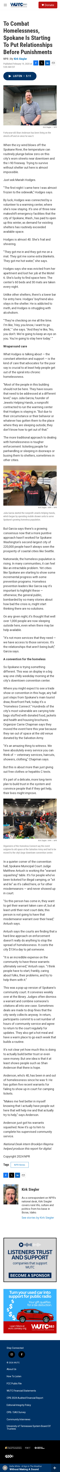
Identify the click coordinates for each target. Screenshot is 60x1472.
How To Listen (14, 1376)
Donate (49, 5)
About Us (11, 1369)
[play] (5, 1467)
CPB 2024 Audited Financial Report (25, 1398)
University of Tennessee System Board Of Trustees (29, 1427)
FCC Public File (14, 1383)
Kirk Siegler (20, 58)
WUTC (17, 1362)
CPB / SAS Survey (16, 1412)
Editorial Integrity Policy (19, 1405)
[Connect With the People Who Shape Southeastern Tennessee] (30, 1260)
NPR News (19, 1165)
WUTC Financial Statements (21, 1391)
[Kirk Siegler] (10, 1194)
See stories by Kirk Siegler (38, 1217)
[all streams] (55, 1468)
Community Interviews (18, 1419)
